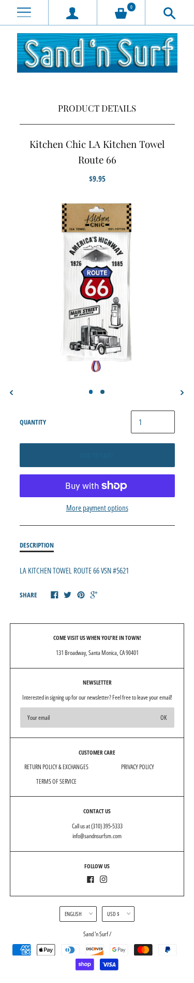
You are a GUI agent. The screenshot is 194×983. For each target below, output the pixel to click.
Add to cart (97, 455)
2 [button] (102, 392)
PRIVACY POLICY (137, 766)
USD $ (113, 914)
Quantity (33, 422)
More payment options (97, 507)
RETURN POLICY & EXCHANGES (56, 766)
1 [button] (91, 392)
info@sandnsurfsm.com (97, 835)
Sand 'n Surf (96, 934)
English (73, 914)
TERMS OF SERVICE (56, 781)
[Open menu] (24, 13)
